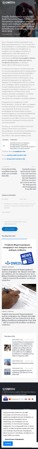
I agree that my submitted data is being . (15, 223)
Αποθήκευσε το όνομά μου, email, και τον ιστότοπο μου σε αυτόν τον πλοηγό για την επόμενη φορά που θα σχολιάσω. (19, 206)
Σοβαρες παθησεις (8, 267)
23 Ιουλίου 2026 (29, 340)
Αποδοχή (8, 443)
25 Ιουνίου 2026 (29, 368)
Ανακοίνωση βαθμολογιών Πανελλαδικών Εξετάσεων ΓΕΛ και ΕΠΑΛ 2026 (22, 373)
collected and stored (10, 223)
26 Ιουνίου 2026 (29, 361)
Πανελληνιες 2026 (17, 340)
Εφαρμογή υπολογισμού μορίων (23, 363)
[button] (35, 2)
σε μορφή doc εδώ (19, 151)
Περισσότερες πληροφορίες (14, 439)
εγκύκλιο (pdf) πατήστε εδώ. (17, 155)
